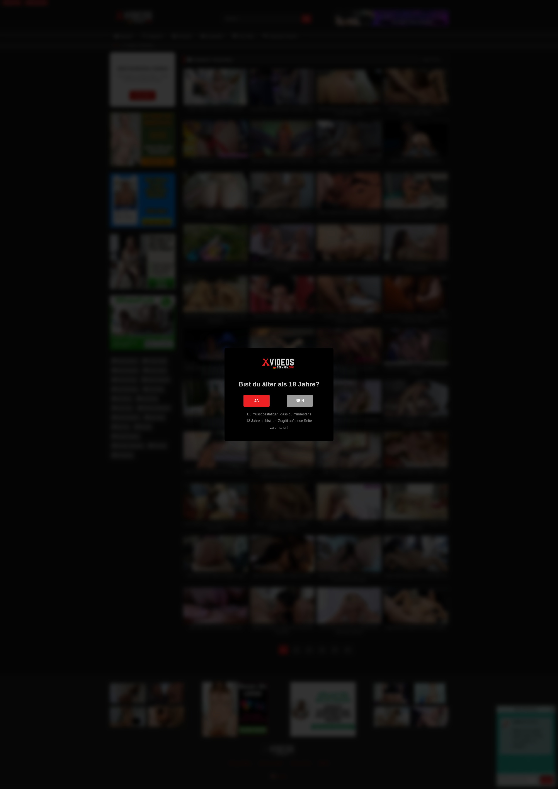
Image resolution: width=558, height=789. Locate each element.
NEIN (300, 401)
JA (256, 401)
